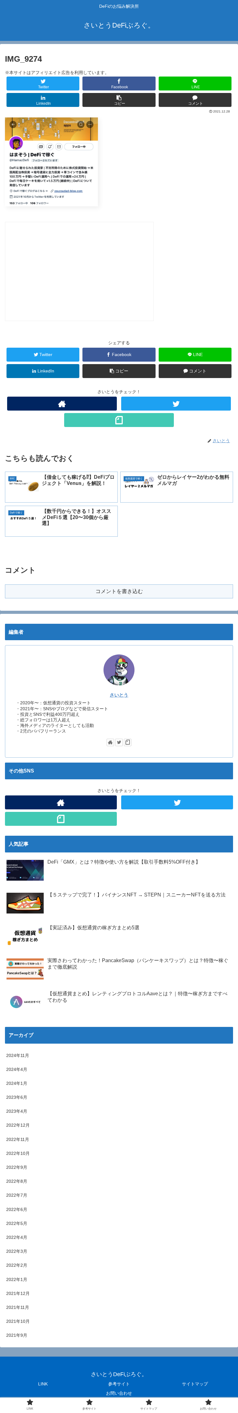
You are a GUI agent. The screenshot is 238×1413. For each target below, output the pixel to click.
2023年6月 (16, 1097)
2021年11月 (17, 1307)
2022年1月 (16, 1279)
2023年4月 (16, 1111)
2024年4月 (16, 1069)
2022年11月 (17, 1139)
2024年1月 (16, 1083)
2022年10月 (18, 1153)
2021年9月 (16, 1335)
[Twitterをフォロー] (176, 404)
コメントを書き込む (119, 591)
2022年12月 (18, 1125)
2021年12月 (18, 1293)
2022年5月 (16, 1223)
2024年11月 (17, 1055)
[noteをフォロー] (119, 420)
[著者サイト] (62, 404)
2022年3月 (16, 1251)
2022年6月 (16, 1209)
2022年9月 (16, 1167)
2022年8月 (16, 1181)
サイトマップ (195, 1383)
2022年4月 (16, 1237)
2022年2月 (16, 1265)
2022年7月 (16, 1195)
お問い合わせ (119, 1393)
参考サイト (119, 1383)
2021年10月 (18, 1321)
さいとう (119, 695)
